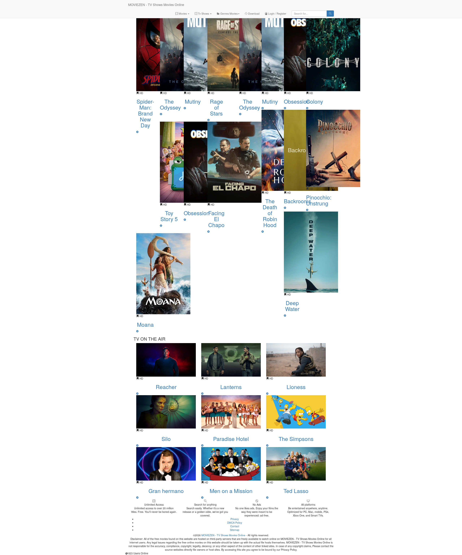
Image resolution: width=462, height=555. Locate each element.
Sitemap (234, 530)
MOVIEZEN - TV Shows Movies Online (156, 4)
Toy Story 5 (169, 216)
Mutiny (193, 101)
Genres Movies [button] (229, 13)
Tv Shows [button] (203, 13)
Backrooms (297, 201)
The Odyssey (170, 104)
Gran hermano (166, 491)
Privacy (234, 519)
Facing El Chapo (216, 219)
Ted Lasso (296, 491)
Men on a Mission (231, 491)
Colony (314, 101)
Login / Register (276, 13)
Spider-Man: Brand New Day (145, 113)
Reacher (166, 387)
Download (253, 13)
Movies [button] (183, 13)
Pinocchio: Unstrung (318, 200)
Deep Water (292, 306)
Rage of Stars (216, 107)
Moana (145, 324)
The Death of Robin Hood (270, 213)
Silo (166, 439)
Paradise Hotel (231, 439)
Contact (234, 526)
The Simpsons (296, 439)
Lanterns (231, 387)
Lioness (296, 387)
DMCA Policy (234, 522)
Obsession (197, 213)
